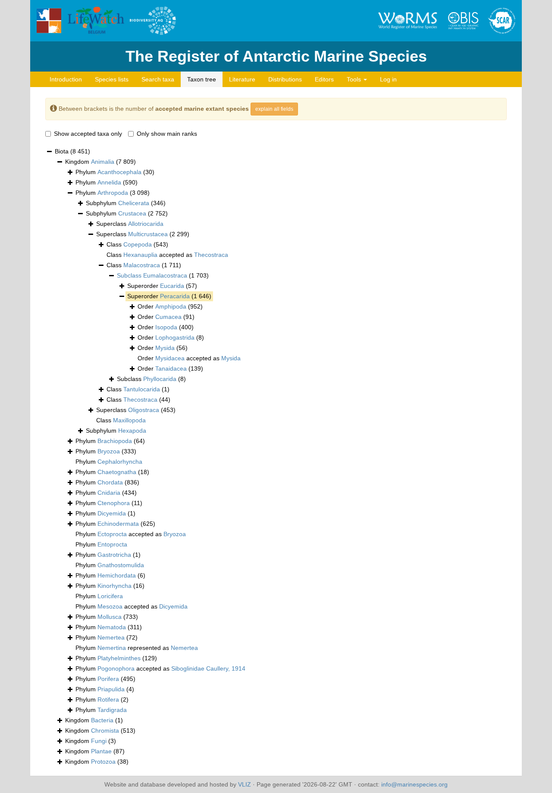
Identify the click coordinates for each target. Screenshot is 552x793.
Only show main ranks (167, 133)
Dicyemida (111, 513)
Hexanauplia (140, 254)
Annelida (109, 182)
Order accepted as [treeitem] (189, 358)
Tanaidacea (171, 368)
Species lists (112, 79)
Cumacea (168, 316)
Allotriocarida (145, 223)
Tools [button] (355, 79)
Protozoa (103, 761)
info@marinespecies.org (414, 784)
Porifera (108, 678)
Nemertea (111, 637)
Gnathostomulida (120, 565)
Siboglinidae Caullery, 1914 (208, 668)
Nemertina (111, 647)
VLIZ (244, 784)
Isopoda (166, 327)
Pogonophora (116, 668)
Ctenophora (113, 503)
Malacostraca (141, 265)
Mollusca (109, 616)
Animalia (102, 161)
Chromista (105, 730)
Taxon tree (201, 79)
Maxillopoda (129, 420)
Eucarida (172, 285)
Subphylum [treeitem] (126, 203)
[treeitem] (162, 276)
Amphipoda (170, 306)
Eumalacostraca (165, 275)
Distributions (285, 79)
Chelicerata (133, 203)
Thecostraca (211, 254)
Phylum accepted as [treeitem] (130, 534)
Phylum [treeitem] (114, 172)
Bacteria (102, 720)
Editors (324, 79)
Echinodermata (118, 523)
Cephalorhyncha (119, 461)
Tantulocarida (141, 389)
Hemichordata (116, 575)
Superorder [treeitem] (162, 285)
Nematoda (111, 627)
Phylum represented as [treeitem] (136, 647)
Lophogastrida (174, 337)
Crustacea (132, 213)
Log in (388, 79)
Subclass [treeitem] (151, 378)
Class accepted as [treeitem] (167, 254)
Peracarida (175, 296)
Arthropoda (112, 192)
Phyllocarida (159, 378)
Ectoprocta (112, 534)
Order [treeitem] (170, 306)
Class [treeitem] (137, 244)
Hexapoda (132, 430)
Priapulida (111, 689)
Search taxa (157, 79)
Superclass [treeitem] (129, 223)
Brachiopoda (114, 440)
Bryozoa (108, 451)
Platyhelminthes (119, 658)
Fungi (99, 740)
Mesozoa (109, 606)
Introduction (66, 79)
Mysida (165, 347)
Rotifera (108, 699)
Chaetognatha (116, 471)
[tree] (276, 457)
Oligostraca (143, 409)
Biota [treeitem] (72, 151)
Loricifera (110, 596)
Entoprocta (112, 544)
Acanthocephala (119, 172)
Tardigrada (112, 709)
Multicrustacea (148, 234)
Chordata (110, 482)
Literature (242, 79)
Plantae (101, 751)
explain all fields (274, 109)
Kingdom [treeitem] (100, 161)
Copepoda (137, 244)
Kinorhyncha (114, 585)
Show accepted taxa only (88, 133)
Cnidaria (108, 492)
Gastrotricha (114, 554)
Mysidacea (170, 358)
